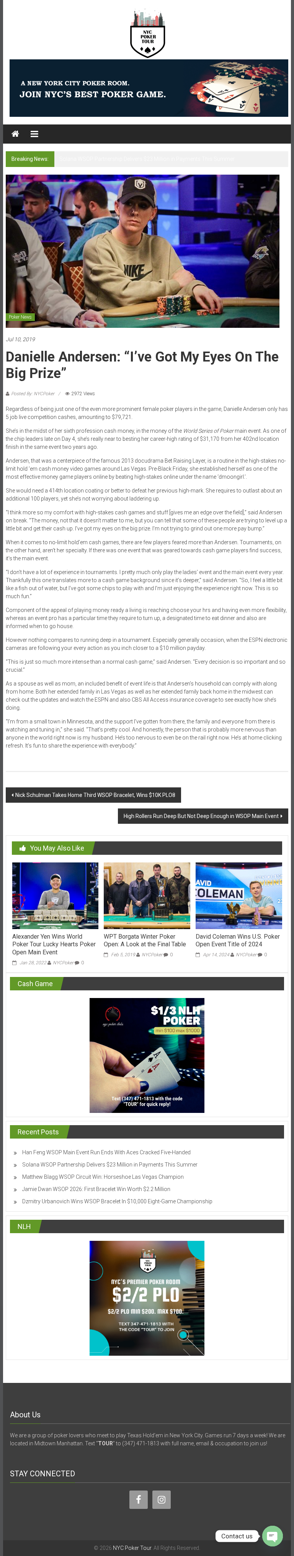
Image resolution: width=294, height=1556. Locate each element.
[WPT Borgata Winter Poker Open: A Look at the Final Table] (147, 895)
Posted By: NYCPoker (32, 393)
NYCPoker (63, 962)
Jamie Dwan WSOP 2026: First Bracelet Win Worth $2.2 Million (96, 1189)
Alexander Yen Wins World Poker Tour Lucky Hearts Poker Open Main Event (54, 944)
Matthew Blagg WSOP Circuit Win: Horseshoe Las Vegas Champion (103, 1177)
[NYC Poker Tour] (15, 134)
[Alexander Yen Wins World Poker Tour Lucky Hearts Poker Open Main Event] (55, 895)
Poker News (20, 317)
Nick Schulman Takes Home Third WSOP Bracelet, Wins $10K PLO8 (95, 795)
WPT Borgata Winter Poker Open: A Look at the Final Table (145, 940)
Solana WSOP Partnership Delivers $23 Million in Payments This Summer (147, 159)
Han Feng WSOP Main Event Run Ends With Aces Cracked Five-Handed (106, 1152)
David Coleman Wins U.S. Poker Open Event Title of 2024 (238, 940)
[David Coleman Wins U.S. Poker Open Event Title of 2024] (239, 895)
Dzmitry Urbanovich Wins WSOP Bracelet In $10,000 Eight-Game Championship (117, 1201)
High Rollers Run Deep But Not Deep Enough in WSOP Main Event (201, 816)
